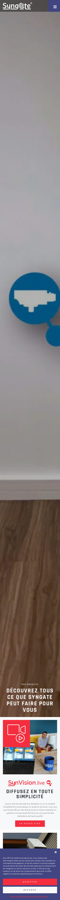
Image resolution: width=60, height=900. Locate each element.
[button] (55, 852)
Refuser (30, 890)
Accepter (30, 882)
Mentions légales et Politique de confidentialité (28, 896)
